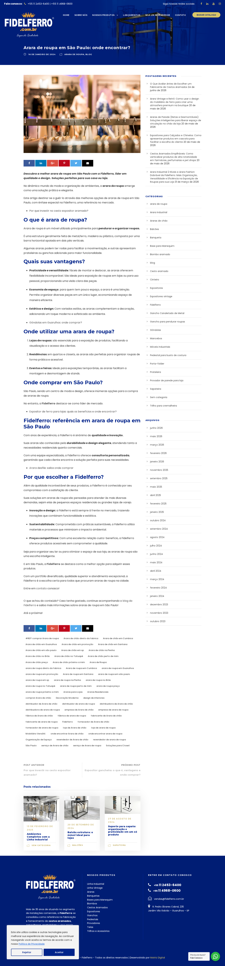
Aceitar (59, 952)
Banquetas (93, 895)
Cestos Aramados (97, 907)
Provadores (93, 923)
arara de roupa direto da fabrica (43, 668)
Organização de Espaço (39, 739)
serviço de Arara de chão (54, 745)
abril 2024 (155, 571)
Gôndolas (155, 330)
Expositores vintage (161, 296)
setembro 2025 (159, 478)
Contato (180, 15)
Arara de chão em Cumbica (118, 638)
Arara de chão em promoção (77, 644)
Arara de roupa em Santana (78, 674)
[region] (43, 942)
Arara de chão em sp (72, 650)
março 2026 (157, 444)
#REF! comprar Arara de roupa (42, 638)
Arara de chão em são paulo (41, 650)
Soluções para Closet (118, 745)
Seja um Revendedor (157, 15)
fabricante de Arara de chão (106, 715)
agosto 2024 (157, 537)
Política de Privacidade (32, 944)
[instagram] (220, 3)
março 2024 (157, 579)
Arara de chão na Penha (102, 650)
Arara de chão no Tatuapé (68, 656)
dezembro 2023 (159, 604)
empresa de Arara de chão (79, 709)
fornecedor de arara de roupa (42, 727)
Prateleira (155, 372)
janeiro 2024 (157, 596)
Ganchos (92, 915)
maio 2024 (156, 562)
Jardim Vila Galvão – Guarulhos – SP (168, 910)
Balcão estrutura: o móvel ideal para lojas (80, 835)
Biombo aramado (160, 254)
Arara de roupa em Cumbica (81, 668)
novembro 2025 (159, 470)
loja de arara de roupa (103, 727)
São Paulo (31, 745)
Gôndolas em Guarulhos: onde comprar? (55, 322)
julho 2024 (156, 545)
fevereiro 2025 (158, 503)
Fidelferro (48, 403)
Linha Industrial (95, 884)
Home (66, 15)
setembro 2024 (159, 528)
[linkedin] (207, 3)
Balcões (77, 845)
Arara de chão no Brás (38, 656)
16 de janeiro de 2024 (42, 54)
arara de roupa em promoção (42, 674)
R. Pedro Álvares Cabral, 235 (168, 906)
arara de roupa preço (108, 686)
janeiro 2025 (157, 512)
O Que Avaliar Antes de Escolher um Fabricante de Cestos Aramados (171, 85)
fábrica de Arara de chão (39, 715)
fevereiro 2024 (158, 587)
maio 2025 (156, 486)
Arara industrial (158, 212)
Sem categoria (41, 845)
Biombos (92, 903)
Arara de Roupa (98, 662)
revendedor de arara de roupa (109, 739)
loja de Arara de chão (74, 727)
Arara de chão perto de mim (103, 656)
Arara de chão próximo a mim (69, 662)
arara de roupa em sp (37, 680)
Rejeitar (26, 952)
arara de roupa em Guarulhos (118, 668)
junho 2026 (156, 428)
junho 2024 (156, 554)
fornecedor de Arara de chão (93, 721)
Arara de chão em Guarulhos (41, 644)
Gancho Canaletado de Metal (167, 313)
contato (41, 588)
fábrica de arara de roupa (72, 715)
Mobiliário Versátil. (36, 733)
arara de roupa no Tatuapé (40, 686)
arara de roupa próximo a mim (42, 692)
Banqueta (155, 237)
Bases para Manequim (100, 899)
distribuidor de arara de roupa (78, 703)
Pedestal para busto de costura (168, 355)
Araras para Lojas (73, 692)
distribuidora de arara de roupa (43, 709)
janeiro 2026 (157, 461)
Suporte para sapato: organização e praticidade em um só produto (122, 830)
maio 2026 (156, 436)
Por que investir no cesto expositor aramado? (58, 211)
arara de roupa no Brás (98, 680)
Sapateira (119, 845)
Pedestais (92, 919)
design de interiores (93, 697)
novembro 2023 (159, 613)
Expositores (156, 288)
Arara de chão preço (37, 662)
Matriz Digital (157, 957)
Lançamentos (131, 15)
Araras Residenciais (97, 692)
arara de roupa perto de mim (76, 686)
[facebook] (201, 3)
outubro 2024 (158, 520)
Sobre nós (80, 15)
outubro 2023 (157, 621)
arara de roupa (74, 54)
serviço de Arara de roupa (87, 745)
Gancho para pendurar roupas (167, 321)
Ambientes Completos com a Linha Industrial (38, 836)
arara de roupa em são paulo (114, 674)
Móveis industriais (160, 346)
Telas (90, 927)
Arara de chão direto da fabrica (81, 638)
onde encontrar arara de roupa (105, 733)
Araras (90, 891)
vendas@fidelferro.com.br (169, 899)
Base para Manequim (162, 246)
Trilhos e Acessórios (98, 931)
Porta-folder (157, 363)
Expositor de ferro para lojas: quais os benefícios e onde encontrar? (73, 411)
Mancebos (156, 338)
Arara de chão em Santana (112, 644)
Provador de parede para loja (166, 380)
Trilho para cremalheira (163, 405)
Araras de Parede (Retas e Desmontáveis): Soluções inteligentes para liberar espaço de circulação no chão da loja (175, 120)
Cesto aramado (159, 271)
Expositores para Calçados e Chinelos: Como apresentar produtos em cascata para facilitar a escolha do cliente (175, 139)
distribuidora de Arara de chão (116, 703)
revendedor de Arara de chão (72, 739)
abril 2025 (155, 495)
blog (88, 54)
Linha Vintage (95, 888)
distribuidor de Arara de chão (41, 703)
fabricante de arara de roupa (41, 721)
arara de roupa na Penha (67, 680)
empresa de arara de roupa (113, 709)
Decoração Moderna (67, 697)
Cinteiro (154, 279)
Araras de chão (159, 220)
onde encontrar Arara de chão (67, 733)
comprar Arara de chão (38, 697)
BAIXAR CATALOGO (206, 15)
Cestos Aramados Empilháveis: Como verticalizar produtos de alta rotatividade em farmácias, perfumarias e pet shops (173, 157)
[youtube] (213, 3)
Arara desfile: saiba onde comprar (51, 468)
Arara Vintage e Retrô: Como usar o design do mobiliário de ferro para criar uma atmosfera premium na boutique (174, 102)
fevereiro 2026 (158, 453)
